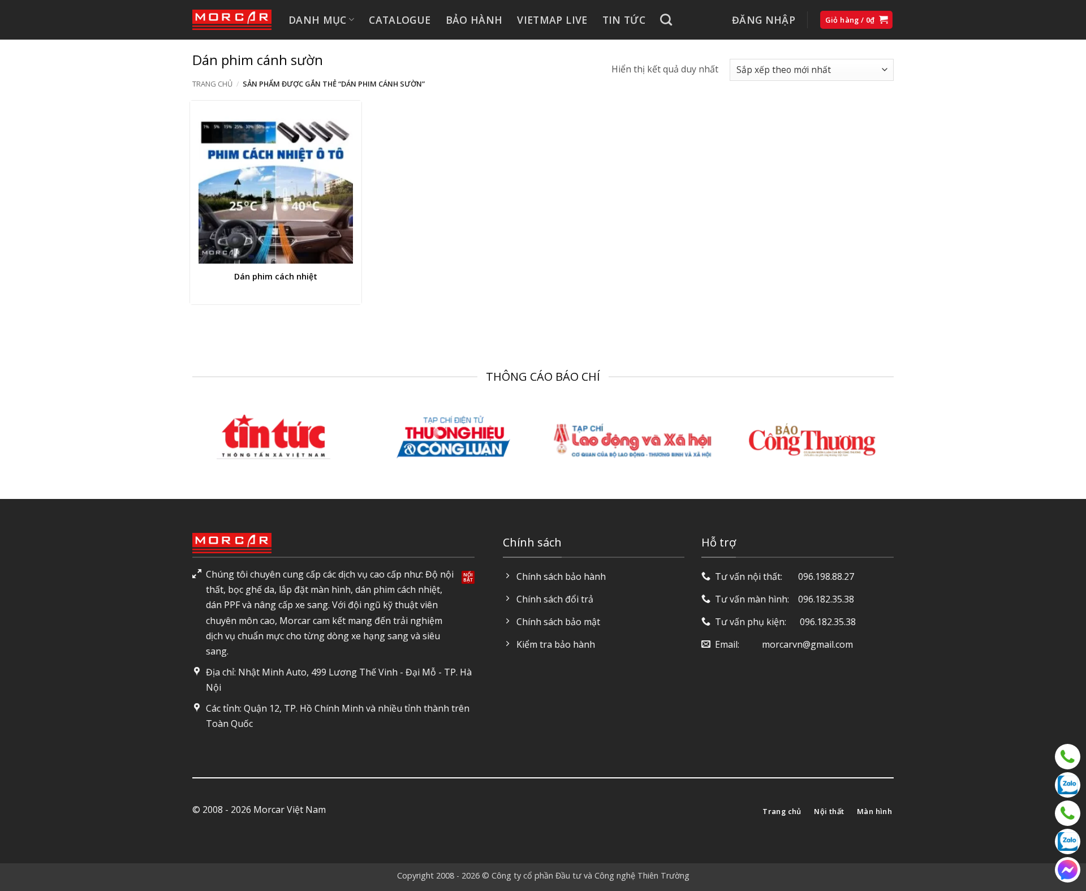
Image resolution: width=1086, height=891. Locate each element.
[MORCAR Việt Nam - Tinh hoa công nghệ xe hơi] (232, 20)
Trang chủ (212, 84)
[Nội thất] (1067, 756)
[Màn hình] (1067, 813)
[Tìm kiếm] (666, 19)
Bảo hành (474, 20)
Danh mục (317, 20)
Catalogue (399, 20)
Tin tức (623, 20)
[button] (763, 20)
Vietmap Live (552, 20)
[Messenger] (1067, 870)
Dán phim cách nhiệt (275, 277)
